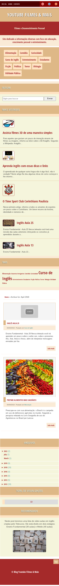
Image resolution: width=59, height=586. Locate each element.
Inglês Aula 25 (25, 223)
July (5, 454)
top (56, 561)
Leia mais (51, 348)
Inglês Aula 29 (13, 323)
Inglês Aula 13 (25, 245)
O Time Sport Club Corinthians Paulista (25, 201)
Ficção (8, 66)
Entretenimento (29, 59)
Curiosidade (36, 52)
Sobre (10, 4)
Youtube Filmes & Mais (29, 15)
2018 (5, 467)
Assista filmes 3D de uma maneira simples (27, 133)
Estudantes (44, 59)
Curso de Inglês (12, 59)
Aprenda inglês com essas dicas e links (25, 166)
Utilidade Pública (12, 73)
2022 (5, 451)
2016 (5, 471)
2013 (5, 480)
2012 (5, 484)
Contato (17, 4)
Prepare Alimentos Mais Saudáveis (21, 400)
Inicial (4, 4)
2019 (5, 463)
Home (7, 297)
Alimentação (10, 52)
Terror (27, 66)
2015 (5, 475)
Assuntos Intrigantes (17, 274)
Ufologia (37, 66)
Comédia (23, 52)
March (6, 458)
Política (17, 66)
